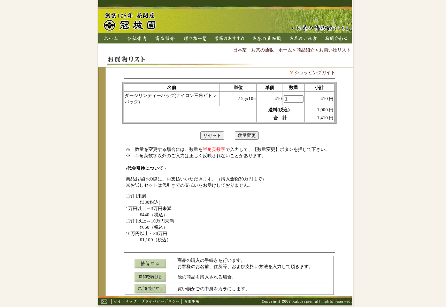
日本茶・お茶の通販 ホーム (262, 49)
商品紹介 (306, 49)
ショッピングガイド (314, 72)
